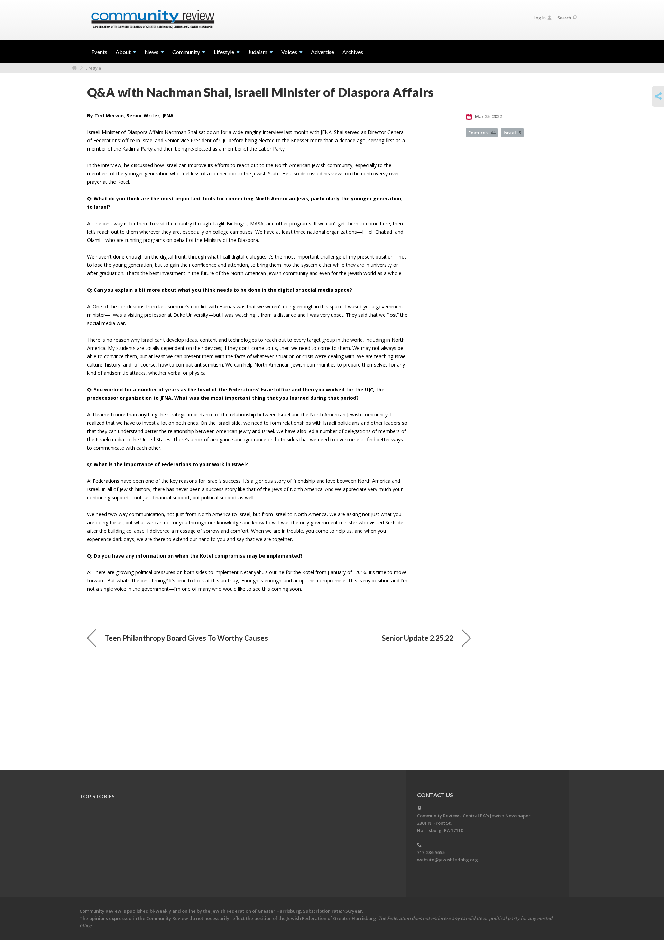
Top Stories (97, 796)
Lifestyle (93, 68)
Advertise (322, 51)
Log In (540, 18)
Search (564, 18)
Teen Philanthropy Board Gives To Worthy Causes (186, 637)
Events (99, 51)
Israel (512, 132)
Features (481, 132)
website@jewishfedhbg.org (447, 860)
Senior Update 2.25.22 (417, 637)
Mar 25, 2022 (488, 116)
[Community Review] (153, 19)
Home (74, 68)
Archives (352, 51)
